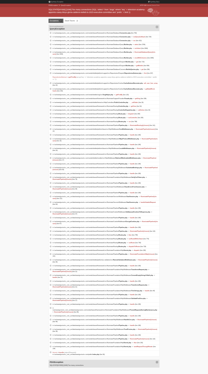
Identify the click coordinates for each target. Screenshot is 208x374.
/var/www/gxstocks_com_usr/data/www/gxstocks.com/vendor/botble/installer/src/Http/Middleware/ (97, 158)
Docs (154, 2)
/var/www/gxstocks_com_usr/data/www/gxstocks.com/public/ (76, 354)
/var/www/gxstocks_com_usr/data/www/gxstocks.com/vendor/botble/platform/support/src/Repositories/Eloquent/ (97, 73)
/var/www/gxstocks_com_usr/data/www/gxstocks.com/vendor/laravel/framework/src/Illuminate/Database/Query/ (93, 44)
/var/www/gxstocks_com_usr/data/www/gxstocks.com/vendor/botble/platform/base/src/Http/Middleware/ (93, 129)
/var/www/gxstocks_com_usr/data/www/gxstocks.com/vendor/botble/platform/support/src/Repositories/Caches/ (98, 83)
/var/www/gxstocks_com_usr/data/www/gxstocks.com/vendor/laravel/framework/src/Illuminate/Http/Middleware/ (94, 319)
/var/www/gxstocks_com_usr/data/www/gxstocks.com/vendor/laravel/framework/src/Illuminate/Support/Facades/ (93, 98)
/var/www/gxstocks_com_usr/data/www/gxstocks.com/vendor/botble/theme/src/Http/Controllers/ (91, 102)
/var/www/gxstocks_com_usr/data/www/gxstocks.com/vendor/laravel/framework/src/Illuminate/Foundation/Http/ (92, 250)
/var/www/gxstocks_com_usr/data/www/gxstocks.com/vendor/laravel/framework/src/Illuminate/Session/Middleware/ (96, 196)
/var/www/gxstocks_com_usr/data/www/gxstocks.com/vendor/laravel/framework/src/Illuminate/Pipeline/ (90, 125)
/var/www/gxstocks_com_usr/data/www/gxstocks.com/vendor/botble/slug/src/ (83, 95)
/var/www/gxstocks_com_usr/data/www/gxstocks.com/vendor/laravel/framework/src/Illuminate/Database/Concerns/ (96, 69)
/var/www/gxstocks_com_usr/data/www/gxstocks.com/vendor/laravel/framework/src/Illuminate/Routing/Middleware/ (98, 167)
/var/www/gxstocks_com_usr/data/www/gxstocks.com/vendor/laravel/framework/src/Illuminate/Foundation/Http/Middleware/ (99, 177)
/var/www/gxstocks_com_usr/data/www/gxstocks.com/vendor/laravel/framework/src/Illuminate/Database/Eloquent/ (94, 62)
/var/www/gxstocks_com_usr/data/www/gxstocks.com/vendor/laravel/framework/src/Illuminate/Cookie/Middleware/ (102, 212)
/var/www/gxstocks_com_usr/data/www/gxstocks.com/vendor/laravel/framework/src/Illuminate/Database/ (92, 33)
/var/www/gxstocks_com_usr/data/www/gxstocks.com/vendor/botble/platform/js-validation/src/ (95, 260)
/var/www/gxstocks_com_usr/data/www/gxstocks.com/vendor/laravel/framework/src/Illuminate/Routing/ (91, 106)
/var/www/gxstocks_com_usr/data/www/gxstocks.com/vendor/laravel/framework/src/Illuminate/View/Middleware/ (99, 187)
